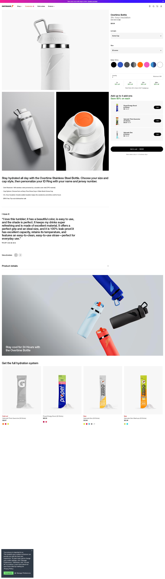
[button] (22, 573)
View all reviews (7, 255)
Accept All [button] (8, 573)
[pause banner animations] (163, 1)
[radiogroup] (137, 63)
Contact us (145, 88)
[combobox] (137, 36)
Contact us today (92, 1)
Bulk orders (41, 6)
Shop (19, 6)
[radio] (114, 65)
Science (50, 6)
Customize (28, 6)
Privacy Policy (8, 569)
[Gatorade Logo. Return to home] (8, 6)
